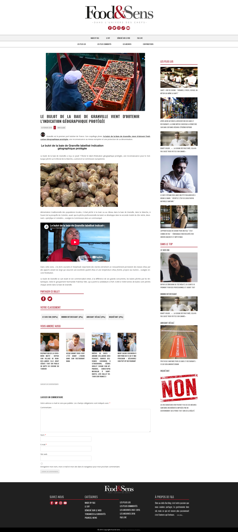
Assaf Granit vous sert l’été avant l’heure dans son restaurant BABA (75, 357)
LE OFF (108, 38)
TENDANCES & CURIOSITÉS (95, 514)
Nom (43, 435)
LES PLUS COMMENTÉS (104, 44)
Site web (43, 454)
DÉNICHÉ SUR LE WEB (123, 38)
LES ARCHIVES (127, 44)
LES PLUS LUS (81, 44)
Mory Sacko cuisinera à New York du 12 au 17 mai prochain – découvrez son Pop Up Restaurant (127, 357)
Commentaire (45, 407)
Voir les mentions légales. (131, 530)
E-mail (43, 444)
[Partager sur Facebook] (43, 301)
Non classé (61, 127)
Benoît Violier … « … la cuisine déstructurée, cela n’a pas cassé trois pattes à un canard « (178, 150)
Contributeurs (148, 44)
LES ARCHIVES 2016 (127, 513)
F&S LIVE (140, 38)
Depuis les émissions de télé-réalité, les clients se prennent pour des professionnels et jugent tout (177, 286)
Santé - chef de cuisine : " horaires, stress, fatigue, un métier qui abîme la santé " (178, 92)
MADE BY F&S (95, 38)
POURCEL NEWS (91, 517)
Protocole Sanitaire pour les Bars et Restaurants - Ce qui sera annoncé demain (178, 362)
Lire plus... (180, 515)
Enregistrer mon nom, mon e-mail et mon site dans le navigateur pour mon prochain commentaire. (80, 466)
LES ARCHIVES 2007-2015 (130, 509)
